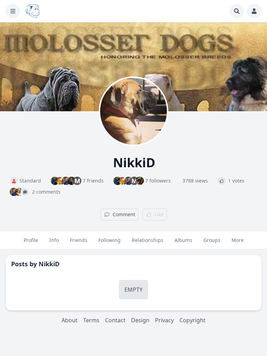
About (70, 320)
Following (109, 240)
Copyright (192, 320)
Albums (183, 240)
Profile (31, 240)
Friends (78, 240)
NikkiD (49, 264)
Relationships (147, 240)
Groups (211, 240)
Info (54, 240)
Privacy (164, 320)
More (238, 240)
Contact (115, 320)
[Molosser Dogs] (33, 11)
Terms (91, 320)
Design (140, 320)
